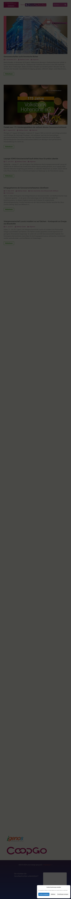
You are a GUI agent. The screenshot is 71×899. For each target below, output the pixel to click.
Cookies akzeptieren (44, 894)
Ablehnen (53, 894)
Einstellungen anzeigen (62, 894)
